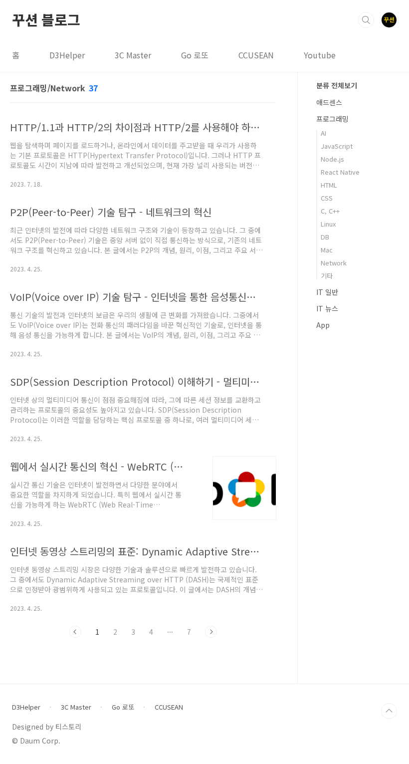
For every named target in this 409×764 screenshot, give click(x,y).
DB (325, 237)
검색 (366, 19)
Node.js (332, 159)
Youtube (320, 55)
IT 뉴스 (327, 308)
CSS (327, 198)
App (323, 325)
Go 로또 (194, 55)
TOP (389, 711)
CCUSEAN (256, 55)
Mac (327, 250)
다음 (211, 632)
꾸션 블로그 (46, 19)
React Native (340, 172)
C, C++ (330, 211)
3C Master (133, 55)
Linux (328, 224)
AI (323, 133)
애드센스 (329, 102)
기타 (327, 275)
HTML (329, 185)
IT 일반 (327, 292)
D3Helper (67, 55)
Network (334, 262)
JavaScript (337, 146)
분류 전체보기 (336, 85)
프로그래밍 (332, 119)
